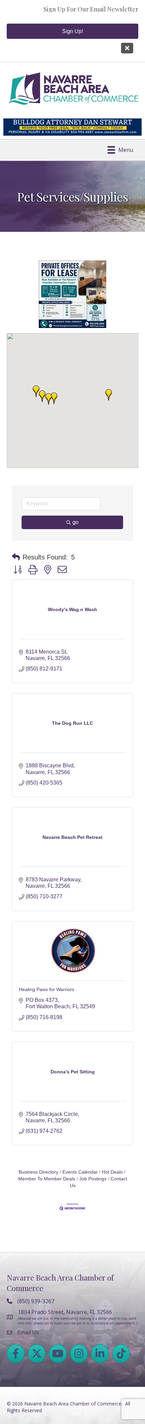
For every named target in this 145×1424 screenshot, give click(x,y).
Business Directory (38, 1119)
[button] (109, 342)
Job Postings (93, 1126)
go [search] (75, 470)
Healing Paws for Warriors (46, 937)
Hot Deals (112, 1119)
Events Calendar (80, 1119)
